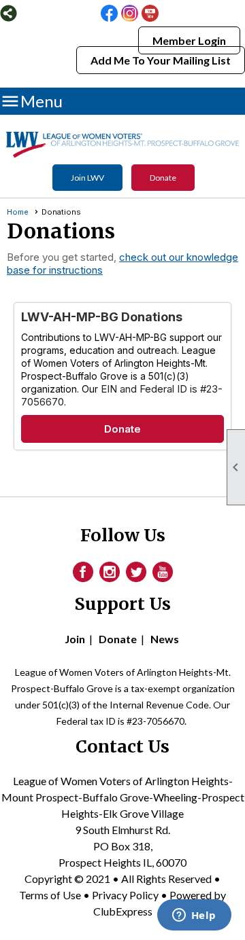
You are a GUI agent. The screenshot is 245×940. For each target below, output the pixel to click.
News (164, 638)
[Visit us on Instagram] (129, 14)
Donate (163, 178)
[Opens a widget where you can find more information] (194, 916)
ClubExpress (122, 911)
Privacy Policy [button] (125, 894)
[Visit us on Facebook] (109, 14)
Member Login (189, 40)
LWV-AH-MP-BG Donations (101, 317)
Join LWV (87, 178)
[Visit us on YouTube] (150, 14)
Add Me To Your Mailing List (161, 60)
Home (18, 212)
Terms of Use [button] (51, 894)
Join (75, 638)
